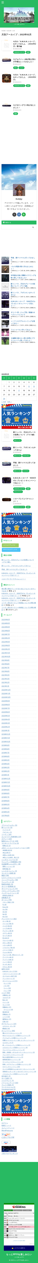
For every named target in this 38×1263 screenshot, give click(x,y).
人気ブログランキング (10, 1153)
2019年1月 (5, 775)
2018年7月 (5, 797)
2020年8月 (6, 705)
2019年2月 (6, 771)
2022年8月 (6, 645)
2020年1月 (6, 730)
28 (4, 399)
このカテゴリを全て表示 (19, 1240)
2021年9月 (6, 660)
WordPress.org (7, 1130)
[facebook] (19, 214)
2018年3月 (6, 812)
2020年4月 (6, 719)
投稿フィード (6, 1125)
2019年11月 (6, 738)
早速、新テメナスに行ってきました (14, 569)
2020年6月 (6, 712)
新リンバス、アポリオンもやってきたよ (16, 566)
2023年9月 (6, 627)
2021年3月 (6, 679)
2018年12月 (6, 779)
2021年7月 (5, 668)
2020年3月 (6, 723)
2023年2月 (6, 638)
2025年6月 (6, 620)
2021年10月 (6, 657)
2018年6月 (6, 801)
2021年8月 (6, 664)
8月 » (9, 402)
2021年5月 (6, 675)
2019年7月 (5, 753)
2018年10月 (6, 786)
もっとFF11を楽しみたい (19, 1254)
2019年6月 (6, 756)
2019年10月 (6, 742)
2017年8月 (5, 816)
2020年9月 (6, 701)
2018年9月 (6, 790)
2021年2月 (6, 682)
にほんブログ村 (8, 1137)
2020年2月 (6, 727)
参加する (32, 1243)
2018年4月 (6, 808)
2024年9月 (6, 623)
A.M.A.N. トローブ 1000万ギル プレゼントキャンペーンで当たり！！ (23, 303)
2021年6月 (6, 671)
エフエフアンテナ (9, 545)
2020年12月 (6, 690)
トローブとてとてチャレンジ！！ (14, 579)
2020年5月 (6, 716)
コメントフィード (8, 1128)
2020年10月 (6, 697)
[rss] (24, 214)
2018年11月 (6, 782)
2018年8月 (6, 793)
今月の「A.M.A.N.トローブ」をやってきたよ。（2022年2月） (24, 77)
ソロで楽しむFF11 (19, 1257)
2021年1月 (5, 686)
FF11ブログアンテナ (10, 549)
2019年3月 (6, 767)
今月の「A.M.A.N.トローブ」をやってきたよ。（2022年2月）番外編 (24, 43)
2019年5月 (6, 760)
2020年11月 (6, 694)
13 (34, 386)
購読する (8, 222)
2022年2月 (6, 649)
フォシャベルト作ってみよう (21, 330)
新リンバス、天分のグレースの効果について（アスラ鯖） (18, 561)
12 (29, 386)
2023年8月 (6, 631)
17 (19, 390)
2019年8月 (6, 749)
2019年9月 (6, 745)
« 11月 (4, 402)
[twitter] (14, 215)
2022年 (9, 30)
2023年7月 (6, 634)
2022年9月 (6, 642)
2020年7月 (6, 708)
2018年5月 (6, 804)
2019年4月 (6, 764)
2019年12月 (6, 734)
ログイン (5, 1123)
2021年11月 (6, 653)
